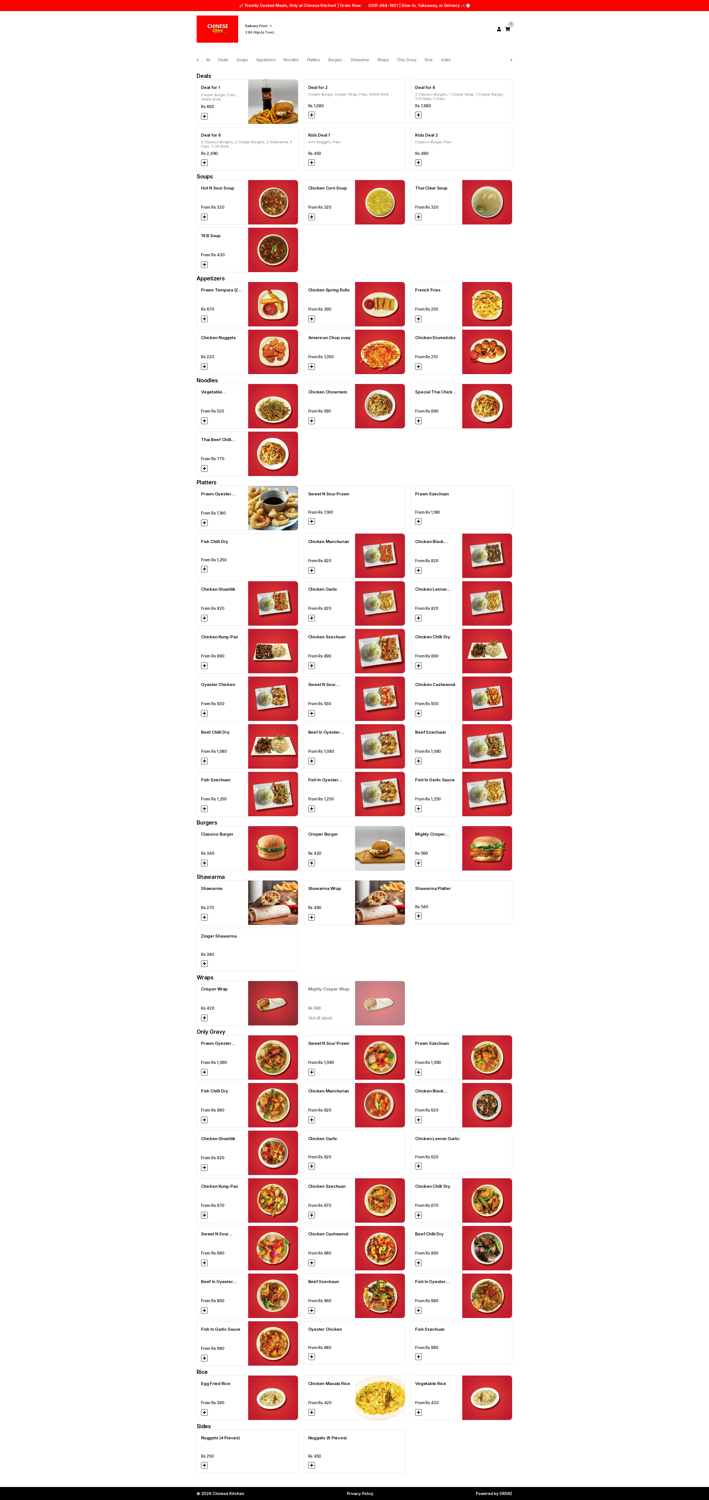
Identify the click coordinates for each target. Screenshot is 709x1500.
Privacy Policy (360, 1493)
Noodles (291, 59)
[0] (507, 29)
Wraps (383, 59)
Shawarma (360, 59)
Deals (223, 59)
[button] (204, 116)
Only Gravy (407, 59)
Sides (446, 59)
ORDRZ (505, 1493)
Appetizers (266, 59)
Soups (242, 59)
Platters (313, 59)
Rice (429, 59)
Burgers (335, 59)
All (208, 59)
